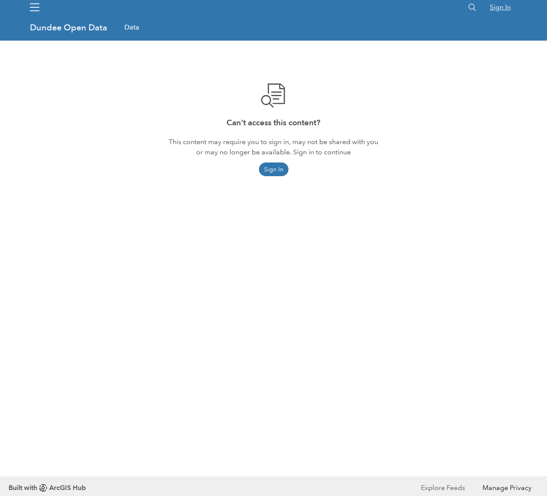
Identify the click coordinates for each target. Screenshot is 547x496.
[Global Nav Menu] (34, 7)
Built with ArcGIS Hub (47, 488)
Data (131, 27)
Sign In (500, 7)
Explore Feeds (443, 488)
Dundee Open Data (69, 27)
